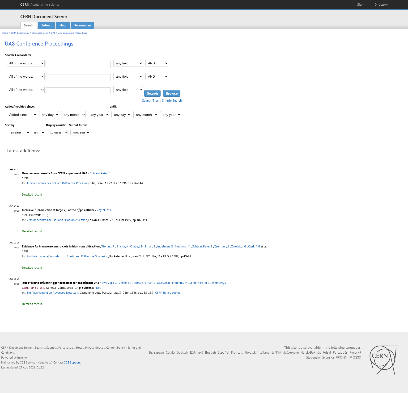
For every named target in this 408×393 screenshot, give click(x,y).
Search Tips (150, 100)
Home (5, 32)
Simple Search (172, 100)
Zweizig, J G (238, 246)
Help (63, 25)
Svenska (328, 357)
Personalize (82, 25)
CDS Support (72, 362)
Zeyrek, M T (104, 210)
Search (28, 25)
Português (340, 352)
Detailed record (32, 194)
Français (237, 352)
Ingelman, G (165, 246)
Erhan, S (150, 246)
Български (156, 352)
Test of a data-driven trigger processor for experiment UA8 (60, 283)
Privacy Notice (94, 348)
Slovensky (313, 357)
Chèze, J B (136, 246)
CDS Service (27, 362)
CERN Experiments (20, 32)
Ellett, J (138, 283)
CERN (40, 4)
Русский (355, 352)
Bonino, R (108, 246)
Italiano (264, 352)
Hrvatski (251, 352)
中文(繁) (355, 357)
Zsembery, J (221, 246)
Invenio (22, 357)
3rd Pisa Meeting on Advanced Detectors (53, 293)
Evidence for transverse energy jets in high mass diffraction (61, 246)
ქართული (291, 352)
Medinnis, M (182, 246)
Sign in (362, 4)
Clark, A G (254, 246)
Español (223, 352)
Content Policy (115, 348)
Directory (381, 4)
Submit (47, 25)
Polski (327, 352)
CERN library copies (167, 293)
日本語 (276, 352)
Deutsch (182, 352)
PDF (44, 215)
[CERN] (384, 360)
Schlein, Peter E (100, 173)
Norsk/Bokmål (311, 352)
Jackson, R (163, 283)
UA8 (53, 32)
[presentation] (35, 209)
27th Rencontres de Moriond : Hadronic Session (57, 220)
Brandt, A (122, 246)
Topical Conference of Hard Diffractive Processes (58, 183)
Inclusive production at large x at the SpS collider (58, 210)
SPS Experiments (40, 32)
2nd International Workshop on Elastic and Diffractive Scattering (67, 256)
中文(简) (342, 357)
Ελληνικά (196, 352)
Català (170, 352)
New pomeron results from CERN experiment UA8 (54, 173)
